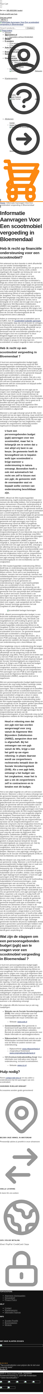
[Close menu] (1, 1)
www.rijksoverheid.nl (31, 1049)
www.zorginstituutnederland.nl (22, 1053)
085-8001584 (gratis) (15, 10)
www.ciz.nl (22, 1065)
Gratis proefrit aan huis (8, 14)
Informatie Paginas (13, 1312)
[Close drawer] (1, 6)
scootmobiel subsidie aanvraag (27, 321)
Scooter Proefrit (11, 1321)
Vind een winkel (6, 17)
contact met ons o (13, 1078)
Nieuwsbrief (10, 1298)
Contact (8, 1308)
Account (8, 38)
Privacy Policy (11, 1300)
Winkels (8, 1325)
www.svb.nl (22, 1022)
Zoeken (30, 28)
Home (2, 203)
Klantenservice (11, 78)
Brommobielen (11, 1323)
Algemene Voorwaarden (15, 1296)
